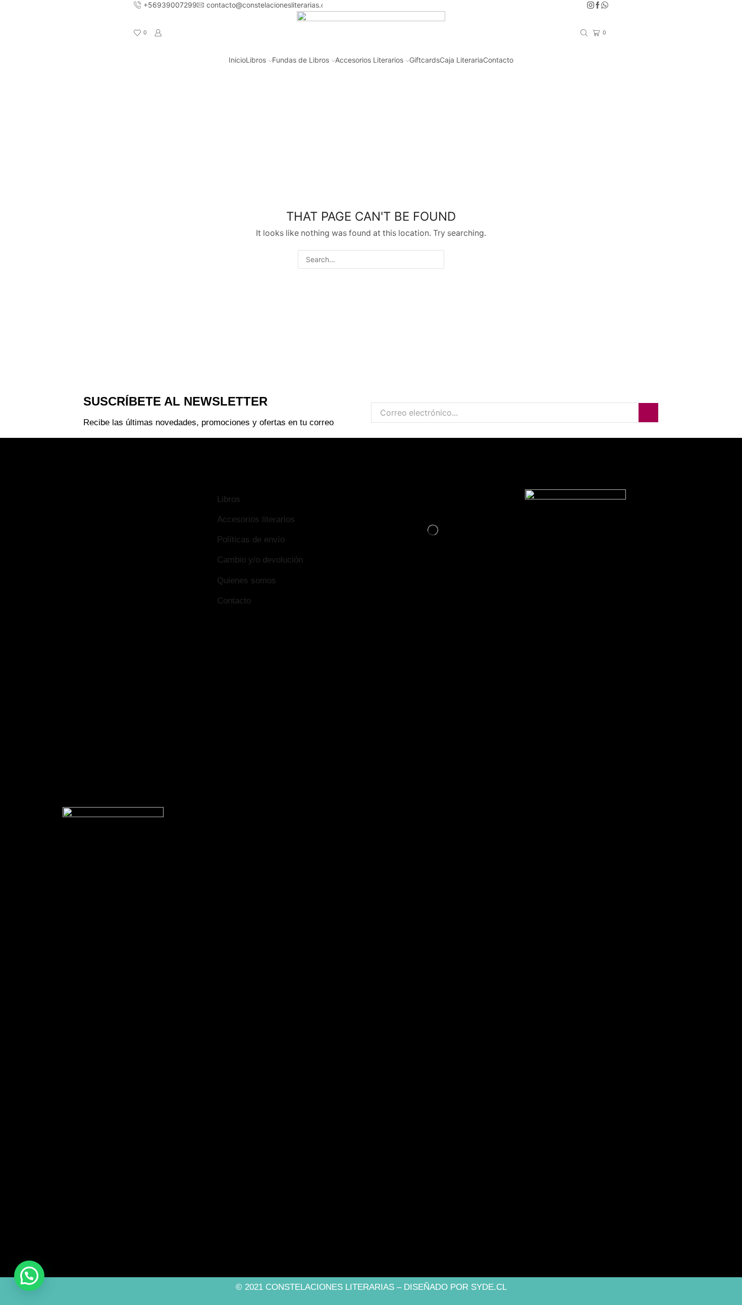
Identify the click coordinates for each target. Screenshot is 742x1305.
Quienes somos (246, 580)
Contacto (498, 60)
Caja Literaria (461, 60)
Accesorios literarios (256, 519)
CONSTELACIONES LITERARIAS (330, 1287)
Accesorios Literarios (369, 60)
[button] (29, 1276)
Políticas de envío (251, 539)
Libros (256, 60)
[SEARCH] (435, 259)
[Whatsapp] (604, 6)
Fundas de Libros (300, 60)
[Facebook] (597, 6)
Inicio (237, 60)
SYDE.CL (489, 1287)
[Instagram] (590, 6)
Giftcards (424, 60)
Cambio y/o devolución (260, 560)
